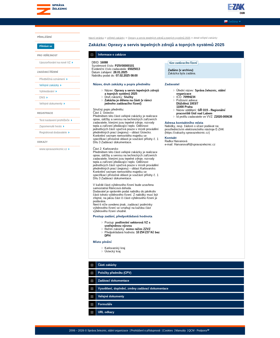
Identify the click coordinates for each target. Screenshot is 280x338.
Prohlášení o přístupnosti (145, 330)
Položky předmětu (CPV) (114, 272)
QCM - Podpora (197, 330)
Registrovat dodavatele (53, 132)
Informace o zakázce (112, 54)
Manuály (180, 330)
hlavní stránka (96, 38)
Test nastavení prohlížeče (54, 120)
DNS (42, 97)
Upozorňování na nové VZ (54, 62)
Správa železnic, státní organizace (51, 5)
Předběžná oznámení (52, 79)
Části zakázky (107, 265)
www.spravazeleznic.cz (53, 149)
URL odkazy (106, 312)
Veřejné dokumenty (50, 103)
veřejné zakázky (116, 38)
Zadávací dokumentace (113, 280)
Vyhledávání (46, 91)
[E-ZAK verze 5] (235, 9)
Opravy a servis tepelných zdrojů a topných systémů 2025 (159, 38)
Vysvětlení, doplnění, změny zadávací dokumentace (133, 288)
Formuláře (105, 304)
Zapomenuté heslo (50, 126)
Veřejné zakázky (49, 85)
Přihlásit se (45, 46)
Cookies (168, 330)
